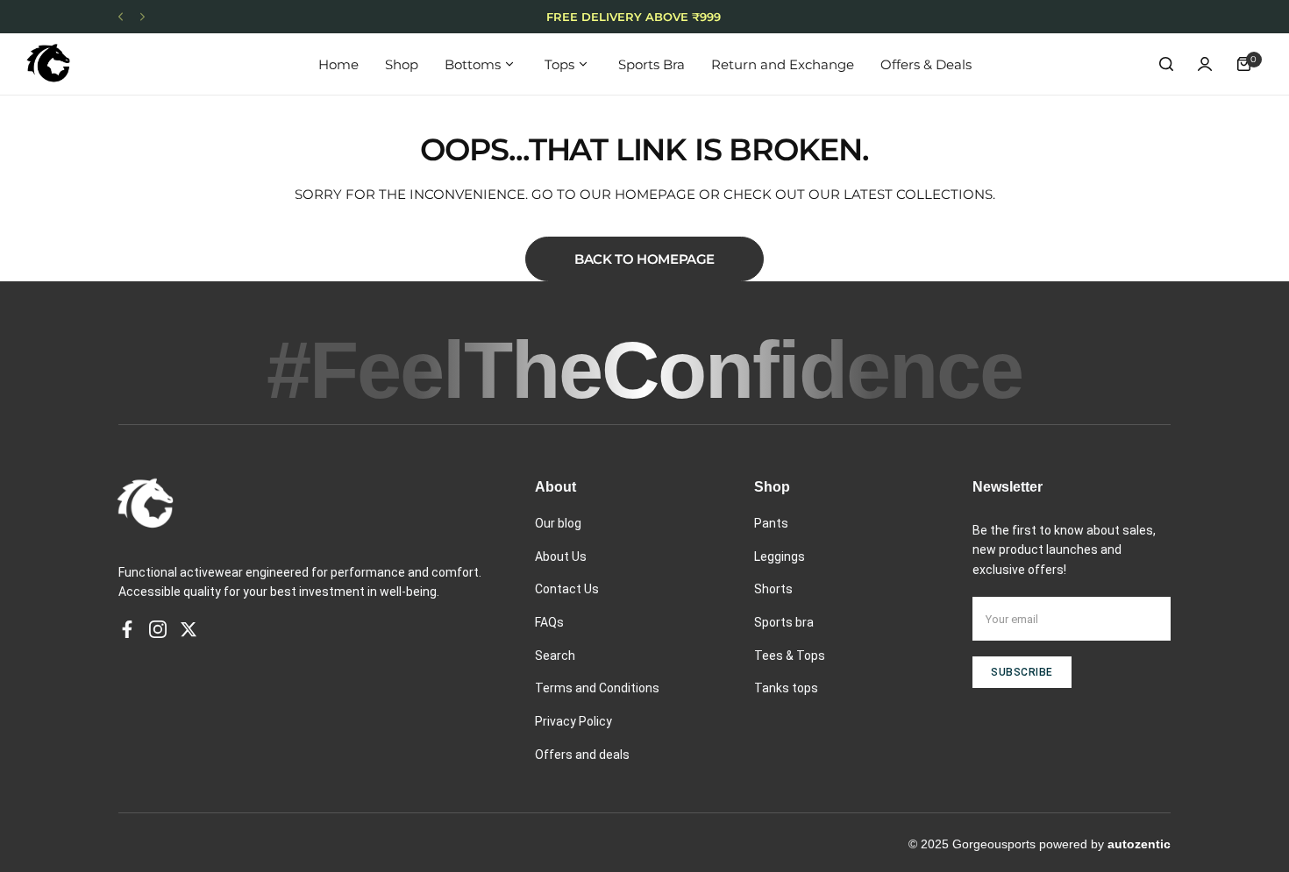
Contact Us (567, 589)
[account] (1205, 64)
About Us (561, 556)
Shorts (773, 589)
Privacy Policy (573, 721)
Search (555, 656)
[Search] (1166, 64)
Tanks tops (786, 688)
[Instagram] (158, 629)
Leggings (779, 556)
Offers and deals (582, 755)
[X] (188, 629)
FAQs (549, 622)
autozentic (1139, 844)
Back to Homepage (644, 259)
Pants (771, 523)
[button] (120, 17)
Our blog (558, 523)
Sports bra (784, 622)
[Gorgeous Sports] (48, 64)
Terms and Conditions (597, 688)
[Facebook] (127, 629)
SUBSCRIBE (1022, 672)
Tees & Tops (789, 656)
